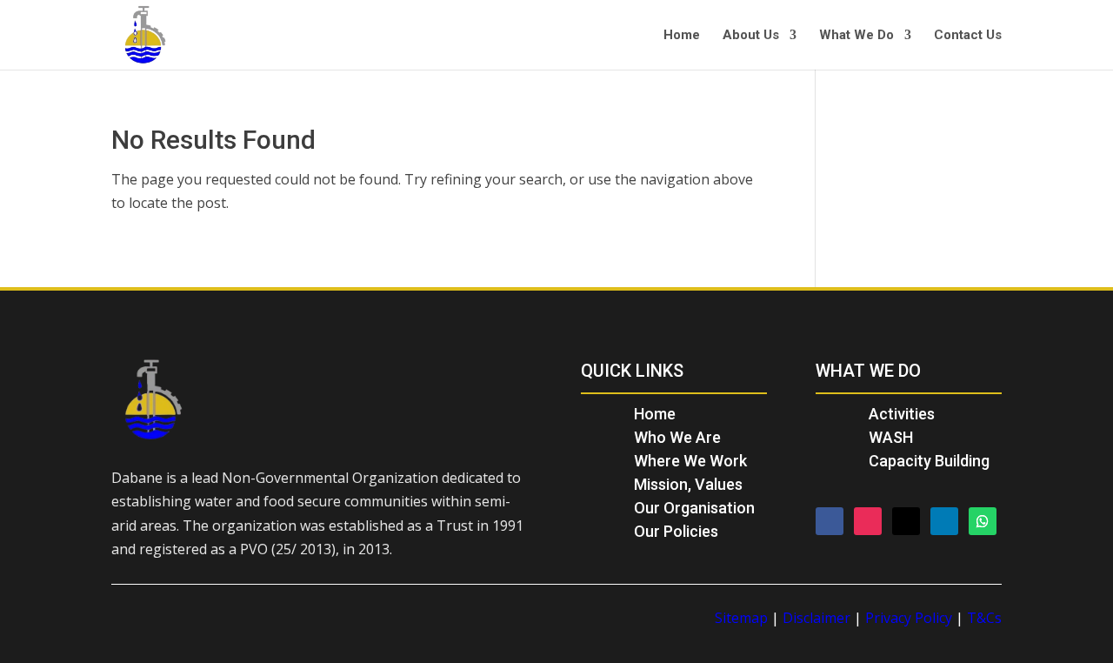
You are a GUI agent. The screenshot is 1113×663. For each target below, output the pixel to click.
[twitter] (906, 521)
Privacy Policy (908, 617)
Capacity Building (929, 461)
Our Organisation (694, 508)
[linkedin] (944, 521)
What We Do (856, 36)
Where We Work (690, 461)
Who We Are (677, 437)
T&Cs (984, 617)
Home (681, 36)
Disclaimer (816, 617)
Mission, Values (688, 484)
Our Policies (676, 531)
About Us (751, 36)
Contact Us (968, 36)
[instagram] (868, 521)
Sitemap (741, 617)
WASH (891, 437)
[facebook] (829, 521)
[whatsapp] (982, 521)
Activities (902, 414)
